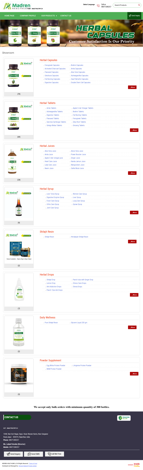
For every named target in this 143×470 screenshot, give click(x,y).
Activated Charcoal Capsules (55, 69)
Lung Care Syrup (79, 201)
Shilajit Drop (51, 280)
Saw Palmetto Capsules (79, 79)
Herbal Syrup (47, 188)
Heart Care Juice (51, 161)
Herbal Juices (47, 145)
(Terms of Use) (33, 463)
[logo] (17, 10)
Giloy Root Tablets (79, 122)
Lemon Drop (51, 283)
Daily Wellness (47, 317)
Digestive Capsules (52, 82)
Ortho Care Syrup (53, 204)
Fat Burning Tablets (80, 115)
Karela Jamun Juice (78, 161)
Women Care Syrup (80, 194)
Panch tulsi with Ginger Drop (83, 280)
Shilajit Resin (47, 231)
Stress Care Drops (79, 283)
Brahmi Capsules (77, 65)
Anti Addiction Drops (54, 287)
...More (132, 87)
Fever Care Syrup (53, 201)
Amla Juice (49, 154)
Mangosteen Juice (77, 165)
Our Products (48, 16)
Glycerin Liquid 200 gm (79, 323)
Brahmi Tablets (78, 111)
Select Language (89, 4)
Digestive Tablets (53, 115)
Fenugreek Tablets (79, 118)
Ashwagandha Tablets (55, 111)
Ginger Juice (75, 158)
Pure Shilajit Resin (51, 323)
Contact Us (65, 16)
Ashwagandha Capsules (79, 76)
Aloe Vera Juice (50, 151)
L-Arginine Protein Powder (82, 365)
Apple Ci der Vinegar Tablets (83, 108)
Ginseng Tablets (79, 125)
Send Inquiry (135, 16)
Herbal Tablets (47, 103)
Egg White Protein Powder (56, 365)
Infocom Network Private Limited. (28, 466)
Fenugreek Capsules (52, 65)
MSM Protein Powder (54, 369)
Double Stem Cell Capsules (80, 82)
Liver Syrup (77, 197)
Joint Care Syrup (53, 208)
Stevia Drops (77, 287)
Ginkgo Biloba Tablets (54, 125)
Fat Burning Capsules (52, 79)
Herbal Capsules (48, 60)
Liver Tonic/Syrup (53, 194)
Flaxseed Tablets (53, 118)
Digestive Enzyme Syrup (55, 197)
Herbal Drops (47, 274)
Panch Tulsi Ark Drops (55, 290)
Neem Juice (49, 168)
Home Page (9, 16)
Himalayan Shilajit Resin (79, 237)
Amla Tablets (51, 108)
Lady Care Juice (50, 165)
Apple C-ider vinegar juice (54, 158)
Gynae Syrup (77, 204)
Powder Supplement (50, 360)
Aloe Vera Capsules (78, 72)
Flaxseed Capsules (51, 72)
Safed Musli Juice (77, 168)
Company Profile (28, 16)
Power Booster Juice (78, 154)
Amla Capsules (76, 69)
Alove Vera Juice (77, 151)
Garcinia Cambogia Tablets (56, 122)
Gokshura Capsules (52, 76)
